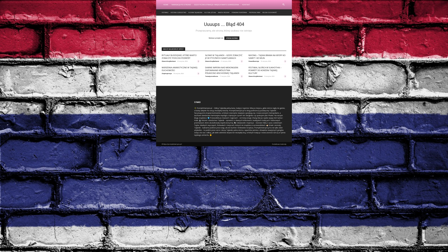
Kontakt (246, 5)
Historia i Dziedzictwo (178, 12)
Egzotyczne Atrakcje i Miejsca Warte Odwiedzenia (216, 5)
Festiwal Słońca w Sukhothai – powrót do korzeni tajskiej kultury (265, 70)
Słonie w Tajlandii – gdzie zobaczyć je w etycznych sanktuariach (223, 56)
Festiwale (165, 12)
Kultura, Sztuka (210, 12)
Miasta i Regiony (223, 12)
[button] (283, 5)
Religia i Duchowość (269, 12)
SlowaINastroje (253, 61)
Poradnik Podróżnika (239, 12)
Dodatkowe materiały (279, 144)
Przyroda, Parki (254, 12)
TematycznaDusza (211, 76)
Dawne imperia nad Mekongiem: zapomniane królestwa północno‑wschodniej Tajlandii (222, 70)
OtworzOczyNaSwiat (169, 61)
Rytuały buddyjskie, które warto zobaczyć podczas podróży (179, 56)
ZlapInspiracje (167, 73)
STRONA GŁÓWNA (232, 38)
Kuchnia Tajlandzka (195, 12)
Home (165, 5)
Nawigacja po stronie (181, 5)
